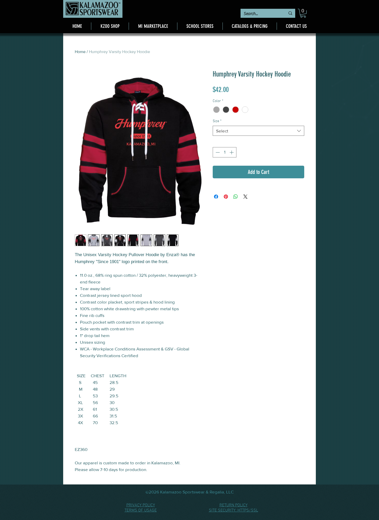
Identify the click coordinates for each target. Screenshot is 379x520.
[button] (303, 13)
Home (80, 51)
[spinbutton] (224, 152)
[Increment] (232, 152)
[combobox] (258, 131)
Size (217, 121)
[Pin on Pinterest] (226, 197)
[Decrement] (217, 152)
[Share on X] (245, 197)
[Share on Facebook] (216, 197)
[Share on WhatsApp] (236, 197)
